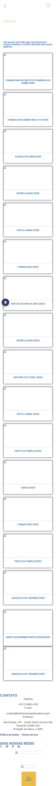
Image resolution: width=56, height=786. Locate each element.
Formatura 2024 (28, 267)
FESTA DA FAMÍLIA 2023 (28, 561)
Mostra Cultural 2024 (28, 377)
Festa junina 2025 (28, 230)
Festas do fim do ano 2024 (28, 303)
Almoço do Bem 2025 (28, 156)
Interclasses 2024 (28, 340)
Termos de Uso (29, 734)
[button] (48, 5)
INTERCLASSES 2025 (28, 193)
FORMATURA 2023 (28, 524)
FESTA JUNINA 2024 (28, 414)
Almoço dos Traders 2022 (28, 674)
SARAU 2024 (28, 487)
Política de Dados (9, 734)
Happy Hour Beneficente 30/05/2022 (28, 637)
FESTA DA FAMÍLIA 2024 (28, 451)
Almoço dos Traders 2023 (28, 598)
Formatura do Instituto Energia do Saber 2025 (28, 82)
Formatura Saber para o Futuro (28, 119)
